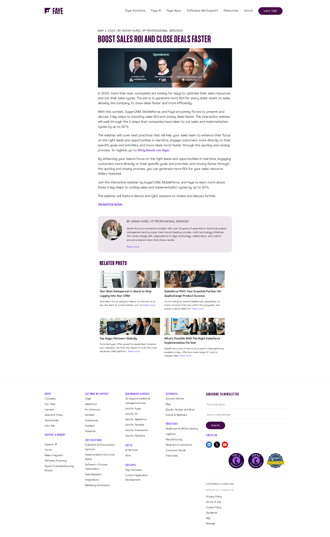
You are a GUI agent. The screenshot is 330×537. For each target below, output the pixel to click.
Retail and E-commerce (179, 445)
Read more (133, 247)
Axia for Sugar (133, 409)
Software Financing (56, 461)
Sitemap (210, 524)
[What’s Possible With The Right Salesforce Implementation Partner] (194, 326)
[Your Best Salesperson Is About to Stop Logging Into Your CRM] (130, 279)
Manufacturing (174, 440)
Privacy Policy (214, 497)
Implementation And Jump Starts (100, 457)
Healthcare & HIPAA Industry (182, 429)
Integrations (92, 480)
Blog (168, 404)
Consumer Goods (176, 450)
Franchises (172, 456)
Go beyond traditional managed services (137, 401)
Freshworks (91, 421)
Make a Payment (54, 455)
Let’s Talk (50, 426)
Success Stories (175, 399)
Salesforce (91, 404)
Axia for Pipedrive (135, 436)
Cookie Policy (213, 508)
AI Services (131, 450)
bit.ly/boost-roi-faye (153, 150)
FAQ (208, 518)
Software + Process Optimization (96, 467)
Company (50, 399)
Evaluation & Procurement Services (100, 447)
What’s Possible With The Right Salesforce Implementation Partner (192, 341)
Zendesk (89, 415)
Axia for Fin (131, 414)
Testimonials (51, 421)
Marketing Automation (97, 485)
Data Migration (93, 475)
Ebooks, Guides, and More (180, 410)
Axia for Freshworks (136, 430)
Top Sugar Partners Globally (118, 338)
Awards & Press (54, 415)
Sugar (88, 399)
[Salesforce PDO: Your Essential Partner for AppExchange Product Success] (194, 279)
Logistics (171, 434)
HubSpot (90, 426)
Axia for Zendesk (134, 425)
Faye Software (133, 470)
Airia (127, 456)
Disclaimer (212, 513)
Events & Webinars (176, 415)
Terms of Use (213, 502)
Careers (49, 410)
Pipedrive (90, 431)
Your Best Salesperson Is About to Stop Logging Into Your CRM (126, 293)
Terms (48, 450)
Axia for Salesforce (136, 420)
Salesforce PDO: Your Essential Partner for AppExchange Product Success (192, 293)
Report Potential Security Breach (59, 468)
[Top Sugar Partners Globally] (130, 326)
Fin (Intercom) (93, 410)
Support (50, 445)
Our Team (50, 404)
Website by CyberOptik (220, 490)
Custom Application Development (136, 477)
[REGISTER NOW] (110, 205)
